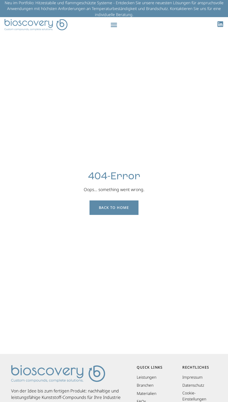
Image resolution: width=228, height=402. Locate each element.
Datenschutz (193, 385)
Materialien (146, 393)
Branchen (145, 385)
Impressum (192, 377)
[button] (114, 25)
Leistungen (146, 377)
